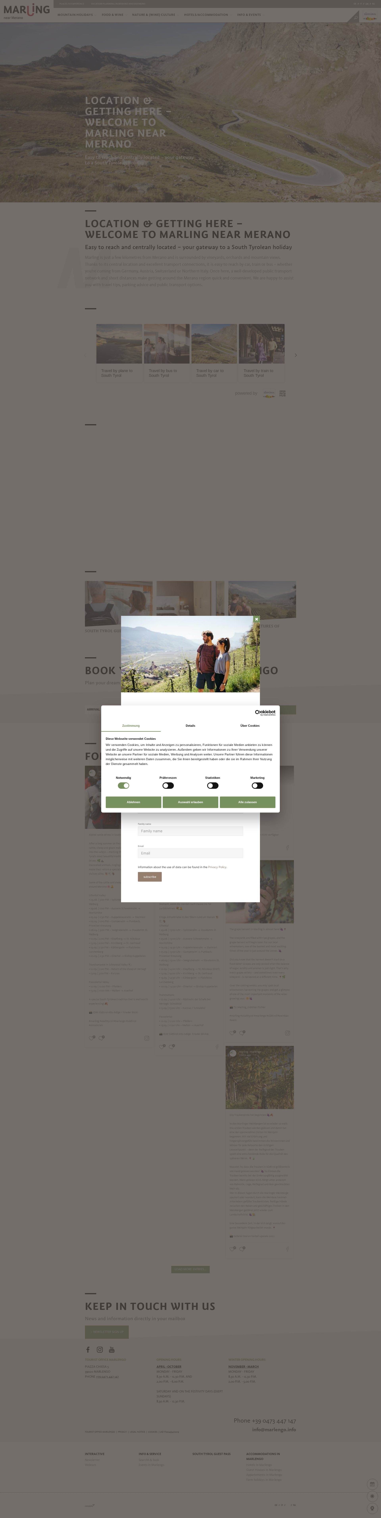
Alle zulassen (247, 802)
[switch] (168, 786)
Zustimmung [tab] (131, 725)
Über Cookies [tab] (250, 725)
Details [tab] (190, 725)
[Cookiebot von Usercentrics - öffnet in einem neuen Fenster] (258, 713)
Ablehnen (133, 802)
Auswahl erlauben (190, 802)
